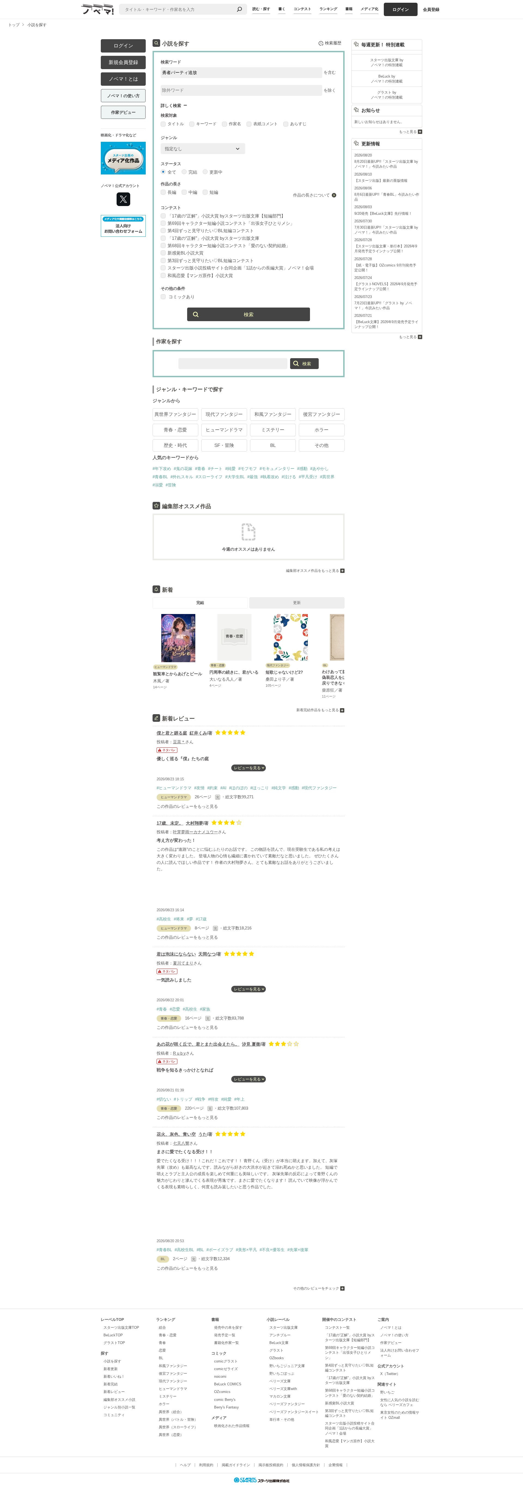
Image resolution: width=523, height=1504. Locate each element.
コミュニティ (114, 1415)
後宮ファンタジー (321, 414)
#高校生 (164, 919)
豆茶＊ (179, 741)
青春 (162, 1343)
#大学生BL (235, 476)
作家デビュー (123, 112)
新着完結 (111, 1384)
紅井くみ (198, 733)
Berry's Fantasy (226, 1407)
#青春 (200, 468)
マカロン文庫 (280, 1396)
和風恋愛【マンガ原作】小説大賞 (200, 275)
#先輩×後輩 (297, 1249)
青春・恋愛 (175, 429)
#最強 (252, 476)
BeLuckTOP (113, 1335)
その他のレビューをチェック (316, 1288)
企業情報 (336, 1465)
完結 (192, 172)
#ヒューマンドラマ (174, 787)
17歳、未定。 (170, 823)
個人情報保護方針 (306, 1465)
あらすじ (298, 123)
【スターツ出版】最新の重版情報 (381, 181)
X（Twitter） (390, 1374)
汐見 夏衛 (251, 1044)
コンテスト (302, 9)
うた (202, 1134)
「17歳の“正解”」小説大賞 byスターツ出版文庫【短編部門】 (226, 216)
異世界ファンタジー (175, 414)
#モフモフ (247, 468)
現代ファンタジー (224, 414)
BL (273, 445)
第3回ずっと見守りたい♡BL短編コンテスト (211, 260)
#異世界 (327, 476)
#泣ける (289, 476)
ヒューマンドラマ (224, 429)
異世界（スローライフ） (178, 1427)
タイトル (176, 123)
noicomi (220, 1376)
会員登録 (431, 9)
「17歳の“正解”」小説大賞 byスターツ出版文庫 (213, 238)
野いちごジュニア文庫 (287, 1366)
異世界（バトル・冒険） (178, 1419)
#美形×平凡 (246, 1249)
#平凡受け (308, 476)
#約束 (212, 787)
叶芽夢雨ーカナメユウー (195, 832)
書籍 (348, 9)
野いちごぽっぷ (281, 1373)
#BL (200, 1249)
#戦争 (200, 1099)
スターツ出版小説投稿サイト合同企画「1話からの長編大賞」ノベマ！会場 (241, 268)
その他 (322, 445)
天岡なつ (207, 954)
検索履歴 (333, 43)
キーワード (206, 123)
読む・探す (261, 9)
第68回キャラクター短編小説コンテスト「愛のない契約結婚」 (229, 245)
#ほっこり (259, 787)
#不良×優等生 (272, 1249)
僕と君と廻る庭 (172, 733)
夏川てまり (183, 963)
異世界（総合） (171, 1412)
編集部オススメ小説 (119, 1400)
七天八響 (181, 1143)
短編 (213, 192)
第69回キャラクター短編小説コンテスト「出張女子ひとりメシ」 (231, 223)
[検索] (239, 9)
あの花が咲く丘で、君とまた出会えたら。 (198, 1044)
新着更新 (111, 1369)
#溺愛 (158, 485)
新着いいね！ (114, 1376)
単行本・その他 (281, 1419)
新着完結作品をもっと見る (317, 710)
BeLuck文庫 (278, 1343)
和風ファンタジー (272, 414)
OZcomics (222, 1392)
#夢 (190, 919)
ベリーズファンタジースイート (294, 1412)
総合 (162, 1327)
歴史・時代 (175, 445)
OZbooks (276, 1358)
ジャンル (169, 137)
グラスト (276, 1350)
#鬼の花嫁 (183, 468)
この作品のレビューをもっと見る (187, 806)
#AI (223, 787)
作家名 (235, 123)
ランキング (328, 9)
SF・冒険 (224, 445)
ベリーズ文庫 (280, 1381)
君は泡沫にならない (176, 954)
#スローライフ (209, 476)
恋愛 (162, 1350)
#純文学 (279, 787)
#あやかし (319, 468)
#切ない (164, 1099)
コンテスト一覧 (337, 1327)
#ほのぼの (238, 787)
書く (281, 9)
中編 (192, 192)
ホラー (322, 429)
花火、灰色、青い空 (176, 1134)
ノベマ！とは (123, 79)
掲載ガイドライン (236, 1465)
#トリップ (183, 1099)
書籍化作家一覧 (226, 1343)
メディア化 (369, 9)
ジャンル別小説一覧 (119, 1407)
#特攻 (213, 1099)
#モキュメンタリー (277, 468)
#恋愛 (175, 1009)
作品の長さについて (311, 195)
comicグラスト (226, 1361)
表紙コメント (265, 123)
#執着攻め (269, 476)
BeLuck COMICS (227, 1384)
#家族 (205, 1009)
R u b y (179, 1053)
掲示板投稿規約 (271, 1465)
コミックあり (181, 296)
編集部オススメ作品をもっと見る (312, 571)
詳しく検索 (171, 105)
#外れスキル (182, 476)
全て (172, 172)
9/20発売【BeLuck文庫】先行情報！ (383, 213)
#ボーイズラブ (219, 1249)
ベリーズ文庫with (283, 1389)
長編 (172, 192)
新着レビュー (114, 1392)
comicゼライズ (226, 1369)
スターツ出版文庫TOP (121, 1327)
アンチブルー (280, 1335)
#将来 (179, 919)
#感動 (302, 468)
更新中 (216, 172)
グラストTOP (114, 1343)
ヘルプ (185, 1465)
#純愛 (230, 468)
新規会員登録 (123, 62)
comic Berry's (225, 1400)
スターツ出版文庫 (283, 1327)
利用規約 (206, 1465)
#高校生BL (184, 1249)
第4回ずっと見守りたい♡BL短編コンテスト (211, 230)
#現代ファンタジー (319, 787)
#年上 (239, 1099)
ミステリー (272, 429)
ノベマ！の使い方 (123, 95)
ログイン (401, 9)
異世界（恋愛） (171, 1435)
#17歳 (201, 919)
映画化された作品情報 (232, 1426)
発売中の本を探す (228, 1327)
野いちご (387, 1392)
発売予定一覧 (224, 1335)
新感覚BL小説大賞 (185, 253)
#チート (215, 468)
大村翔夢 (194, 823)
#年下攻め (162, 468)
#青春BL (160, 476)
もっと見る (408, 132)
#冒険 (171, 485)
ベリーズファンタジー (287, 1404)
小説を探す (112, 1361)
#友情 (199, 787)
